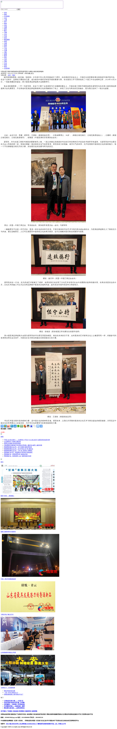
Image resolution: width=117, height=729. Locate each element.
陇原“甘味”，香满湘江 (7, 495)
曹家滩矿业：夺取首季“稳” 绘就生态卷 (16, 454)
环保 (5, 36)
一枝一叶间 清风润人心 (11, 692)
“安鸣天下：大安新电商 (8, 687)
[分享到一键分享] (41, 426)
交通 (5, 50)
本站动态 (16, 711)
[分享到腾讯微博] (11, 426)
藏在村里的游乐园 (9, 691)
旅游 (5, 64)
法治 (5, 18)
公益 (5, 48)
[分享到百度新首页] (31, 426)
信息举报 (34, 711)
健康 (5, 54)
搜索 (19, 9)
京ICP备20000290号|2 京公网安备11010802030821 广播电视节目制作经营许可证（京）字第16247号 (36, 723)
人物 (5, 20)
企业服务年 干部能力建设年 (12, 441)
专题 (5, 43)
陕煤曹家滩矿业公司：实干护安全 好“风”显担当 (18, 449)
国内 (5, 14)
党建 (5, 27)
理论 (5, 57)
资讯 (5, 12)
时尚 (5, 46)
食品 (5, 66)
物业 (5, 23)
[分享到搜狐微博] (24, 426)
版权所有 (28, 711)
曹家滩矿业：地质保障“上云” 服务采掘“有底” (18, 456)
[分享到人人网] (15, 426)
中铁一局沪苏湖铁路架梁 (8, 579)
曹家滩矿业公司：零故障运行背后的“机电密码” (18, 452)
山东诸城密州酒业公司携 (8, 652)
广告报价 (9, 711)
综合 (5, 25)
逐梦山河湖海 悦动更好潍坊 (12, 443)
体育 (5, 41)
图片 (5, 30)
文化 (5, 34)
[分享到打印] (37, 426)
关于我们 (3, 711)
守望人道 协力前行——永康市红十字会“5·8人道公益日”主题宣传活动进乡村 (27, 440)
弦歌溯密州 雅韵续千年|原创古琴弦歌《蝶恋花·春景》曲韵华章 (23, 445)
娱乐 (2, 462)
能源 (5, 45)
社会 (5, 63)
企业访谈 (7, 68)
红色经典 (7, 16)
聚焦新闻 (7, 39)
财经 (5, 29)
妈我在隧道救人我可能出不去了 (13, 694)
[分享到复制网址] (34, 426)
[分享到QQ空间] (5, 426)
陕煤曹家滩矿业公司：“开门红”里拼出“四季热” (18, 450)
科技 (5, 38)
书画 (13, 75)
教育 (5, 55)
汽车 (5, 59)
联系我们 (22, 711)
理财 (5, 61)
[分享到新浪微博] (8, 426)
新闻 (2, 436)
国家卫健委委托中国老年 (8, 531)
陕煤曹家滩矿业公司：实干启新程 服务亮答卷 (18, 447)
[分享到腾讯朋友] (18, 426)
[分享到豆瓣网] (21, 426)
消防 (5, 52)
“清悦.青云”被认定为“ (7, 614)
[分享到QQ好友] (28, 426)
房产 (5, 21)
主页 (9, 75)
